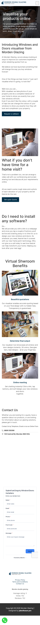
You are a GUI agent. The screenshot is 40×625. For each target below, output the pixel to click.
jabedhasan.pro (25, 611)
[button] (37, 3)
